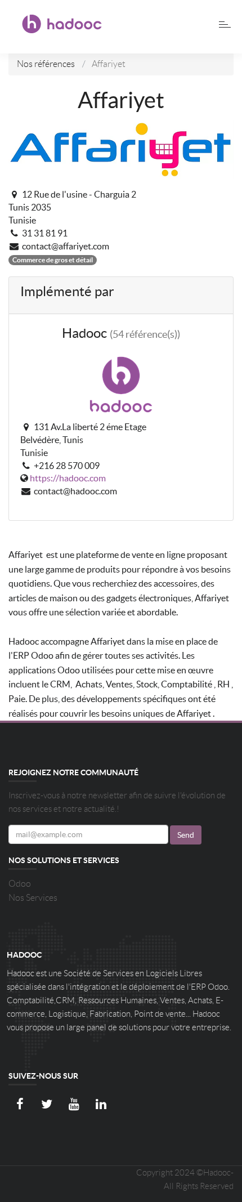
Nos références (46, 64)
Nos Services (32, 897)
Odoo (19, 883)
